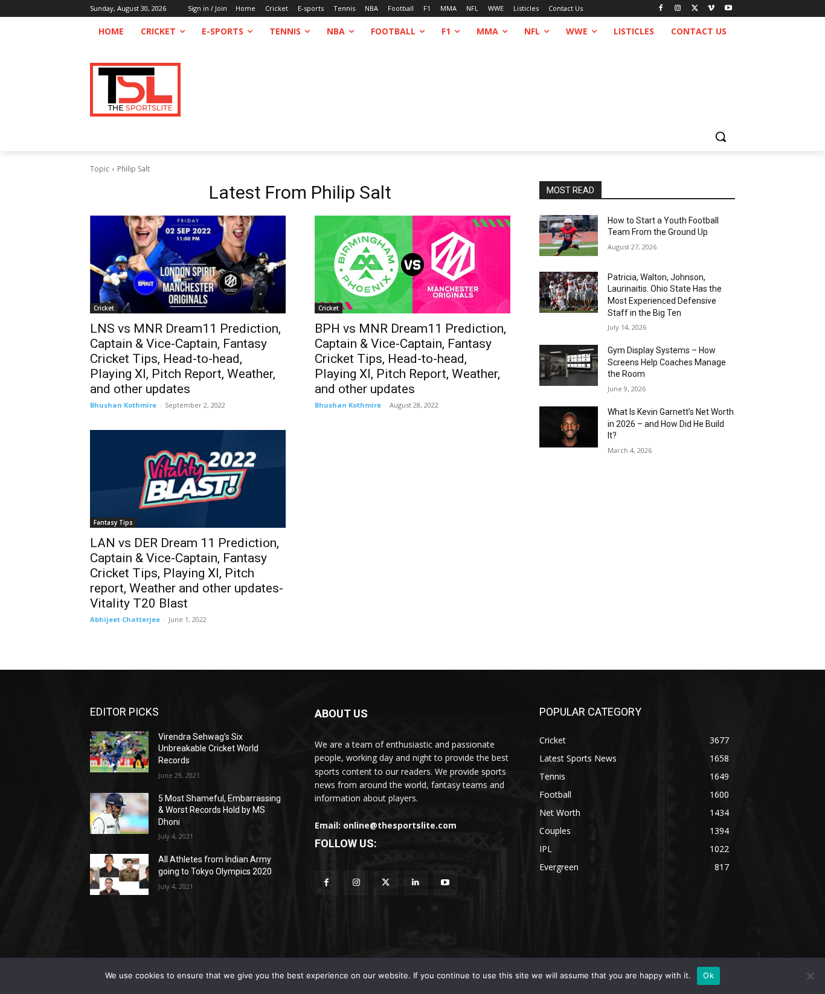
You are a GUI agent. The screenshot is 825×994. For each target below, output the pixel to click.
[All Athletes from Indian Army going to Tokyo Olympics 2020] (119, 874)
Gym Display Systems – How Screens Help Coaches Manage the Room (667, 362)
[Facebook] (661, 9)
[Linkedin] (416, 882)
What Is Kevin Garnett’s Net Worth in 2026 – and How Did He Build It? (671, 423)
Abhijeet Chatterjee (125, 619)
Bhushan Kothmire (123, 404)
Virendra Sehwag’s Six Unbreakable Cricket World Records (208, 748)
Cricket (104, 308)
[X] (695, 9)
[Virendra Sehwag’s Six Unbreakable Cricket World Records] (119, 751)
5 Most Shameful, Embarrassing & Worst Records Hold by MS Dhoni (219, 810)
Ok (708, 975)
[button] (720, 136)
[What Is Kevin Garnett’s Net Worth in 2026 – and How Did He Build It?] (568, 426)
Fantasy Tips (113, 522)
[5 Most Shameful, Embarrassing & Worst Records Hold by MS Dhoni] (119, 813)
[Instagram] (678, 9)
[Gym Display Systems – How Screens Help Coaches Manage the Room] (568, 365)
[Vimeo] (711, 9)
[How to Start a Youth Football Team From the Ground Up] (568, 235)
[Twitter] (385, 882)
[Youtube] (728, 9)
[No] (810, 976)
